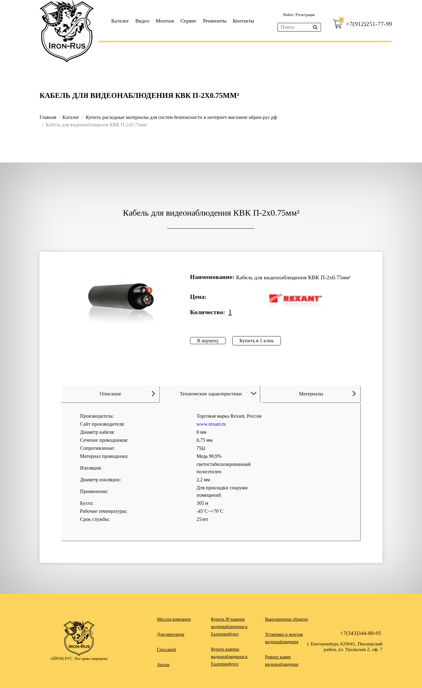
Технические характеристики (211, 393)
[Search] (315, 27)
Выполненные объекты (286, 619)
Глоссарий (166, 649)
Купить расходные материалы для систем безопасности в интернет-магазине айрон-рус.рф (181, 117)
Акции (163, 664)
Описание (110, 393)
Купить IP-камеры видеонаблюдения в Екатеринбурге (229, 626)
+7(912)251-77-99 (369, 23)
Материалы (311, 393)
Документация (170, 634)
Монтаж (165, 21)
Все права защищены (91, 658)
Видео (142, 21)
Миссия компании (174, 619)
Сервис (188, 21)
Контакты (243, 21)
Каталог (120, 21)
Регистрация (305, 15)
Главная (48, 117)
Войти (288, 15)
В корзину (208, 340)
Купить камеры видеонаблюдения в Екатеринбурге (229, 656)
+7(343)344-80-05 (360, 633)
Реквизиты (214, 21)
